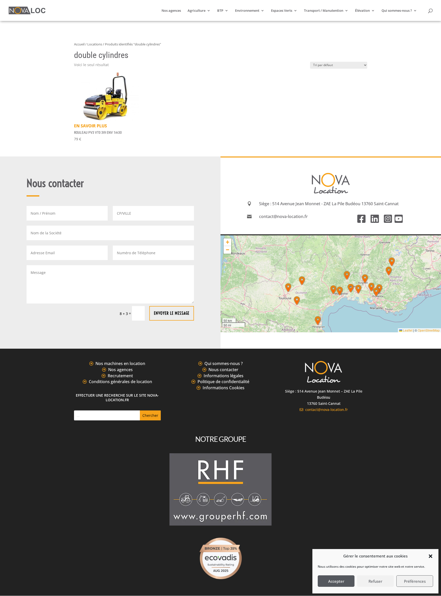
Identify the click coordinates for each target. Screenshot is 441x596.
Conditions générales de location (120, 381)
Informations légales (223, 376)
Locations (94, 44)
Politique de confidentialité (223, 381)
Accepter (336, 581)
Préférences (415, 581)
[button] (430, 556)
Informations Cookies (223, 388)
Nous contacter (223, 369)
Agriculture (196, 11)
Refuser (375, 581)
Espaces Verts (281, 11)
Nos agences (171, 11)
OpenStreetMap (429, 330)
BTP (220, 11)
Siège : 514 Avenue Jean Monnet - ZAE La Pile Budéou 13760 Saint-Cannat (329, 203)
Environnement (247, 11)
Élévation (362, 11)
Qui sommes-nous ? (397, 11)
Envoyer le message (171, 313)
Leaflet (407, 330)
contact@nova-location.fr (325, 409)
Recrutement (120, 376)
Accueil (79, 44)
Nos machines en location (120, 363)
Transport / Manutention (323, 11)
